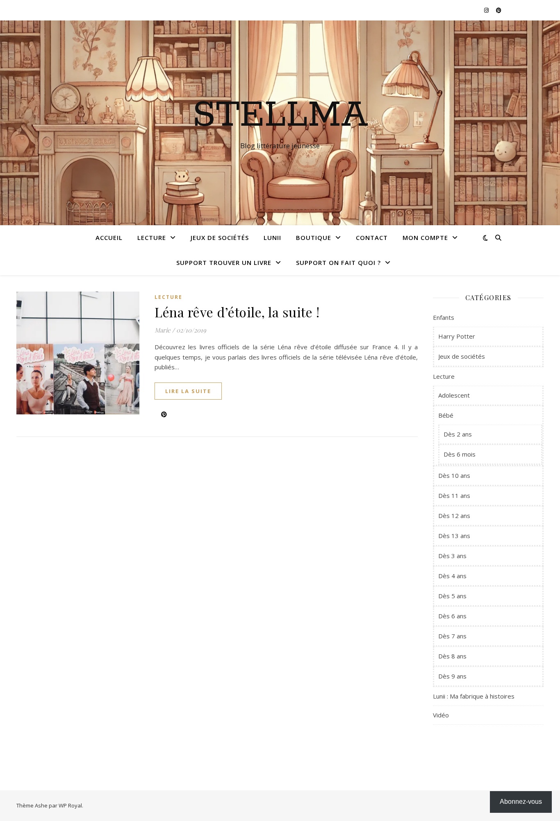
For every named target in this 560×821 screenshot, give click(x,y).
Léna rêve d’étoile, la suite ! (237, 312)
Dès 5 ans (452, 596)
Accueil (109, 237)
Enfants (443, 317)
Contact (372, 237)
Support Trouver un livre (223, 262)
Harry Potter (456, 336)
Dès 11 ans (454, 495)
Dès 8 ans (452, 656)
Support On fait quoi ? (338, 262)
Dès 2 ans (458, 434)
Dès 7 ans (452, 636)
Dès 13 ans (454, 536)
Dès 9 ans (452, 676)
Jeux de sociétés (220, 237)
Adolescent (454, 395)
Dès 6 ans (452, 616)
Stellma (280, 115)
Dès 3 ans (452, 556)
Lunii (272, 237)
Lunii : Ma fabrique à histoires (473, 696)
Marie (163, 330)
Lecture (151, 237)
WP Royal (70, 805)
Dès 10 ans (454, 475)
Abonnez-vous (521, 801)
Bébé (445, 415)
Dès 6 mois (460, 454)
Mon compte (425, 237)
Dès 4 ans (452, 576)
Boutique (313, 237)
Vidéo (441, 715)
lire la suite (188, 391)
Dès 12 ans (454, 515)
